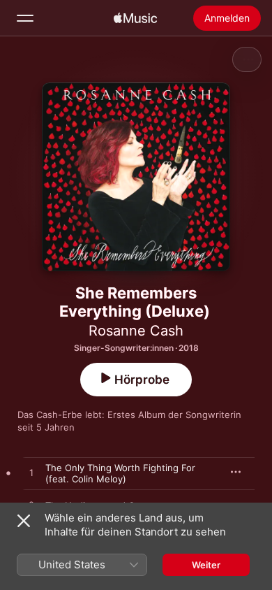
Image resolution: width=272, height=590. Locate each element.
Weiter (206, 564)
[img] (135, 18)
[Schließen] (23, 521)
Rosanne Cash (136, 330)
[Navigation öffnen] (25, 18)
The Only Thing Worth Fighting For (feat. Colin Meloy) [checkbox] (120, 473)
